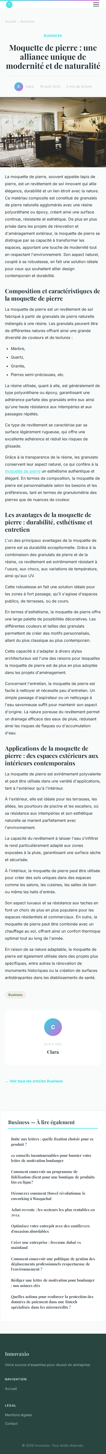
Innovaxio (17, 1353)
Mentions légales (18, 1415)
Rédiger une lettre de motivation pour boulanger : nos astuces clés (53, 1283)
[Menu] (96, 4)
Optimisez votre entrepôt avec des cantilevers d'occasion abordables (50, 1228)
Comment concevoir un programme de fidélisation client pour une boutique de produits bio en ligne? (53, 1177)
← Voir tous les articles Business (34, 1081)
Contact (11, 1423)
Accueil (10, 21)
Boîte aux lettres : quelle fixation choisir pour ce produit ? (52, 1141)
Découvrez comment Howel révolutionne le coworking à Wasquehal (48, 1196)
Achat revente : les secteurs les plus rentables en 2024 (53, 1212)
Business (27, 21)
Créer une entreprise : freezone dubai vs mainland (46, 1245)
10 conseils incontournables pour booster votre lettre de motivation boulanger (51, 1158)
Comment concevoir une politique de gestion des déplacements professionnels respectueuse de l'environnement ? (53, 1264)
